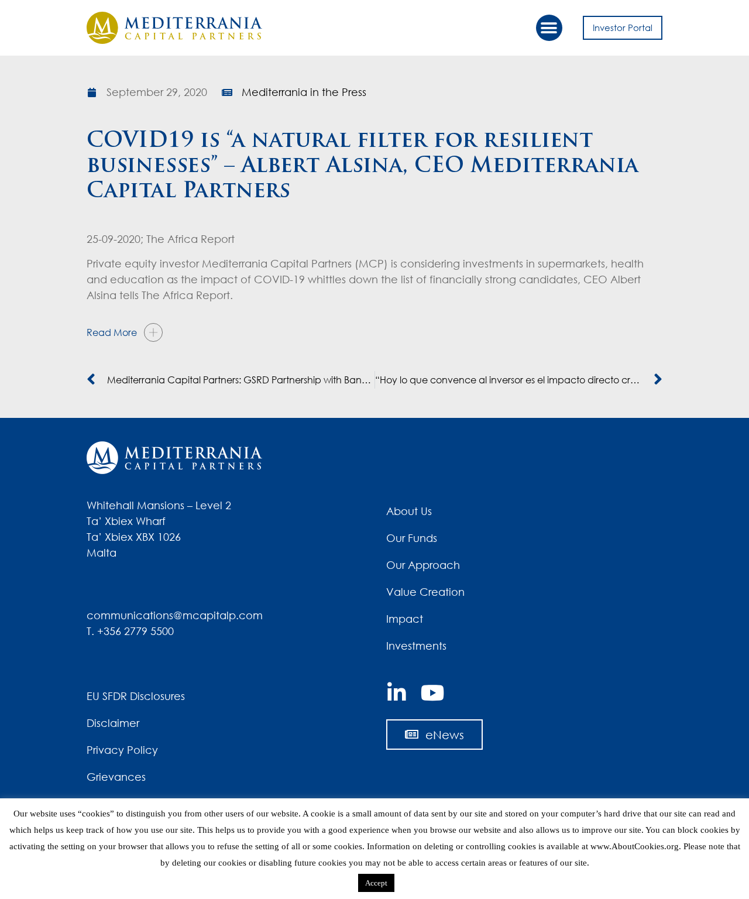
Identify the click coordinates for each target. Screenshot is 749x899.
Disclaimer (113, 722)
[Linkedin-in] (396, 693)
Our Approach (423, 564)
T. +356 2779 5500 (130, 631)
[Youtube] (432, 693)
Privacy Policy (122, 749)
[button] (549, 28)
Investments (416, 645)
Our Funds (411, 537)
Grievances (116, 776)
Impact (404, 618)
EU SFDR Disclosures (136, 695)
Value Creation (425, 591)
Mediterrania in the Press (304, 91)
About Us (409, 511)
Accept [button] (376, 883)
